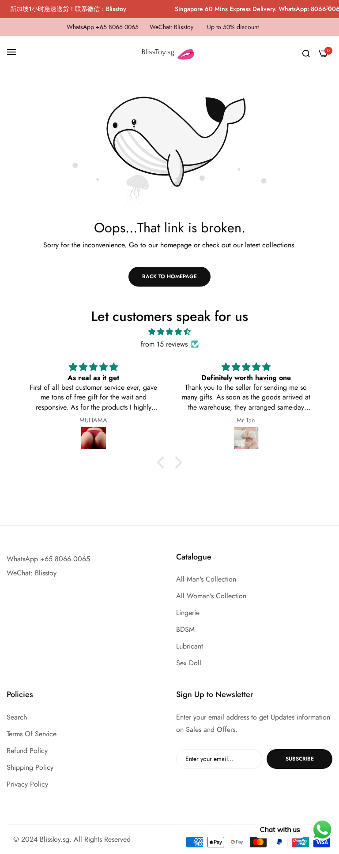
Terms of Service (31, 734)
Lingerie (188, 613)
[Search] (306, 53)
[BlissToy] (169, 53)
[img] (169, 331)
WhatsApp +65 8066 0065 (48, 559)
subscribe (300, 759)
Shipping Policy (30, 767)
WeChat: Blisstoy (31, 573)
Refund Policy (27, 751)
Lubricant (189, 646)
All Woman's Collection (211, 596)
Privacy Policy (27, 784)
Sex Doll (188, 663)
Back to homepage (169, 276)
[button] (163, 462)
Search (17, 717)
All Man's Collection (206, 579)
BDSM (185, 629)
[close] (328, 9)
